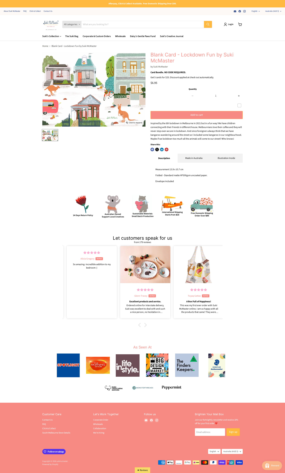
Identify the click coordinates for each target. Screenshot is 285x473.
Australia (272, 11)
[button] (140, 325)
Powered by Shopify (50, 464)
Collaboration (99, 428)
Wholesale (120, 36)
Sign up (233, 432)
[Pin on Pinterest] (166, 149)
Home (45, 46)
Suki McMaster (160, 66)
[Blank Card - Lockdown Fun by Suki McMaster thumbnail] (50, 135)
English (254, 11)
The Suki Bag (71, 36)
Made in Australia (193, 158)
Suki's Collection (51, 36)
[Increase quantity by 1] (239, 96)
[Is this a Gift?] (240, 105)
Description (164, 158)
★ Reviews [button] (142, 470)
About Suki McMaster (12, 11)
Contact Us (48, 11)
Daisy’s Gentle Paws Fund (143, 36)
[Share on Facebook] (152, 149)
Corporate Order (100, 419)
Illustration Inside (226, 158)
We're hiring (98, 432)
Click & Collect (35, 11)
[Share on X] (157, 149)
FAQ (25, 11)
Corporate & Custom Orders (97, 36)
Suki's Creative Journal (171, 36)
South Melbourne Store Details (56, 432)
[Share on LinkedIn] (162, 149)
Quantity (193, 89)
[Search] (208, 24)
